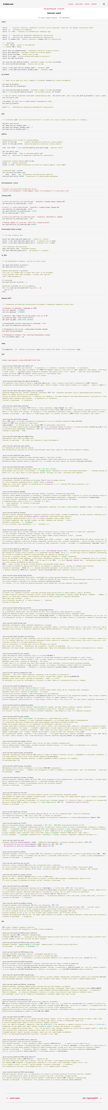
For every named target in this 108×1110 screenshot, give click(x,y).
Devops (87, 4)
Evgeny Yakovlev (51, 17)
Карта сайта (79, 4)
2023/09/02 (65, 17)
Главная (70, 4)
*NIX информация (50, 9)
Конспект (61, 9)
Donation (94, 4)
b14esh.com (8, 4)
